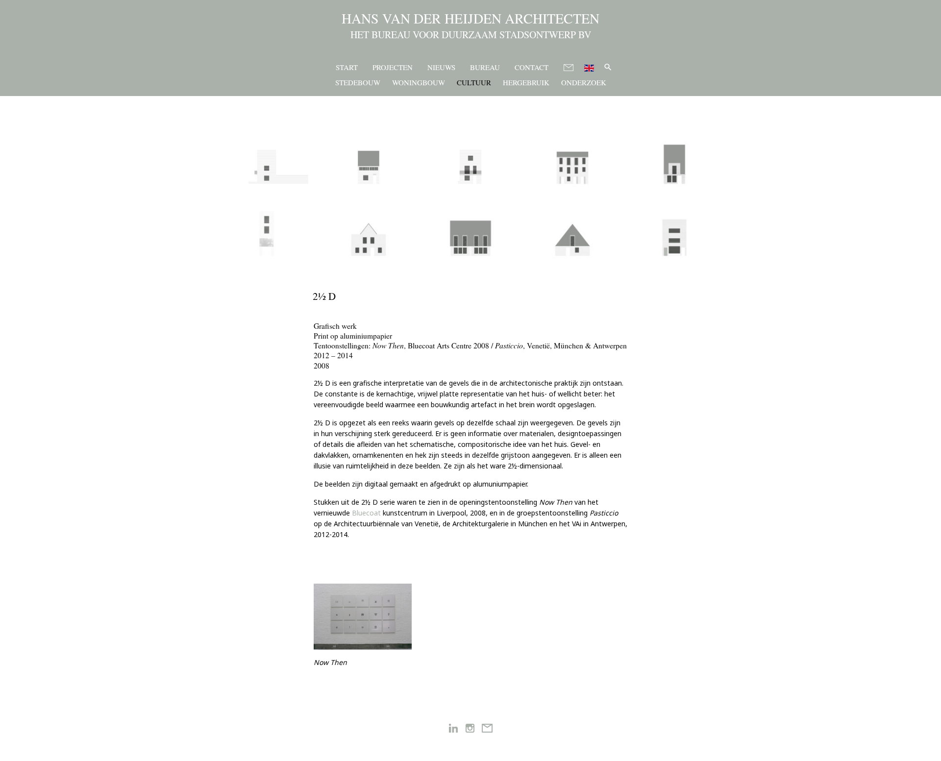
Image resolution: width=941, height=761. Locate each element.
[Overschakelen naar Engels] (589, 66)
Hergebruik (526, 82)
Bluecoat (366, 512)
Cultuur (474, 82)
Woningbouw (418, 82)
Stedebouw (357, 82)
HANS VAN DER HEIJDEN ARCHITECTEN (470, 18)
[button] (608, 67)
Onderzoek (583, 82)
